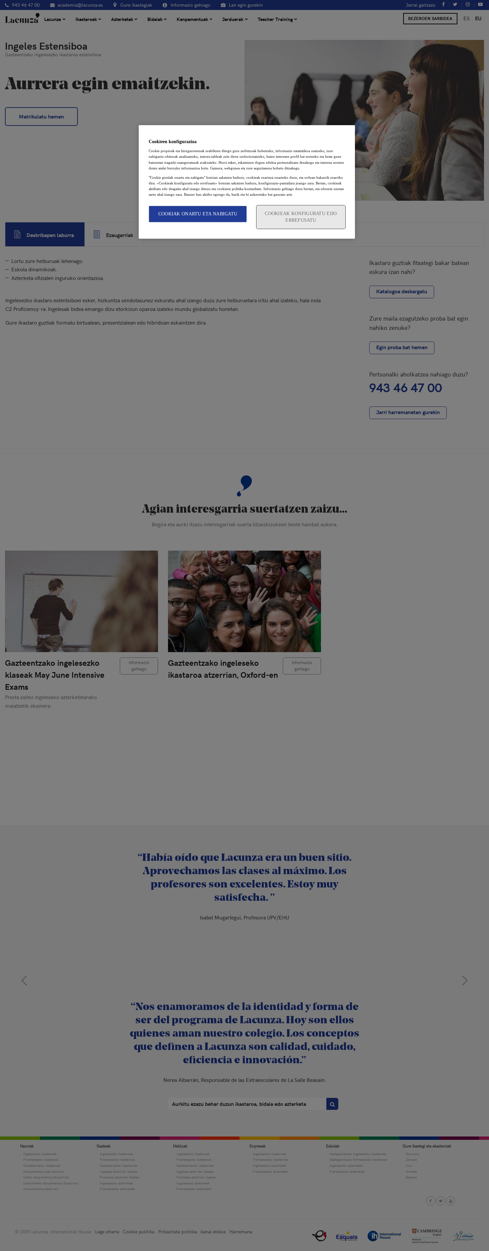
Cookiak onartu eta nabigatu (198, 213)
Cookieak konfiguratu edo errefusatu (301, 217)
